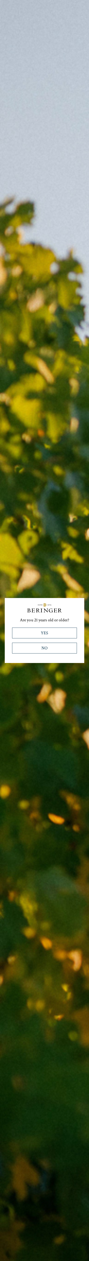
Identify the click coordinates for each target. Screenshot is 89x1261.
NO (44, 648)
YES (44, 633)
